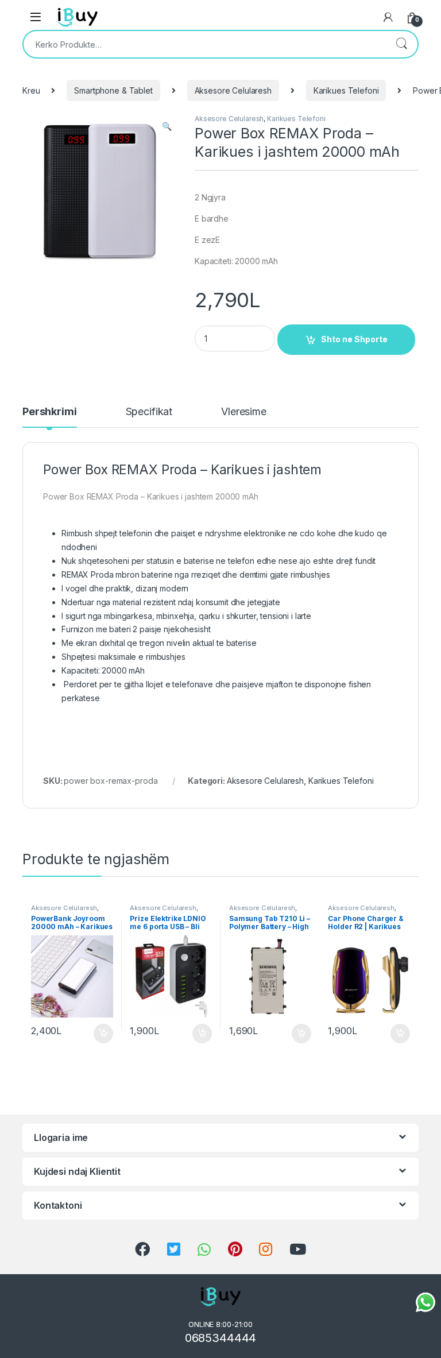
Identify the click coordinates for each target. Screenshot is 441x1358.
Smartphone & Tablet (113, 90)
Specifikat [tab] (149, 412)
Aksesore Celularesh (233, 90)
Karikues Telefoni (346, 90)
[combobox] (204, 44)
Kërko (401, 44)
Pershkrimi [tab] (49, 412)
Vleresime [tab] (243, 412)
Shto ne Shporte (354, 339)
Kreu (31, 90)
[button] (167, 126)
